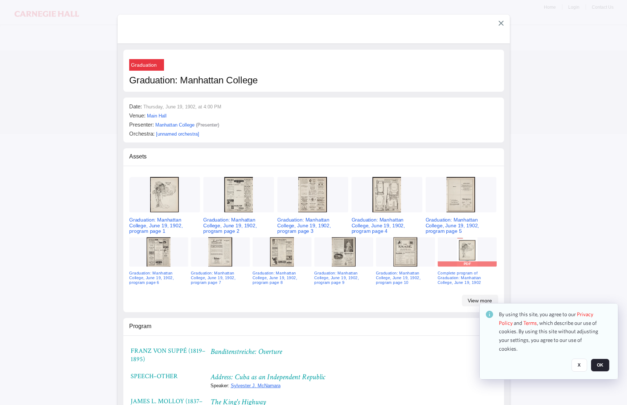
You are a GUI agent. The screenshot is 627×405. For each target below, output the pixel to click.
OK (600, 365)
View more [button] (480, 300)
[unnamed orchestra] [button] (177, 134)
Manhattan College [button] (174, 125)
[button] (501, 23)
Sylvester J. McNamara (255, 385)
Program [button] (140, 326)
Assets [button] (138, 156)
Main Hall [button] (157, 116)
